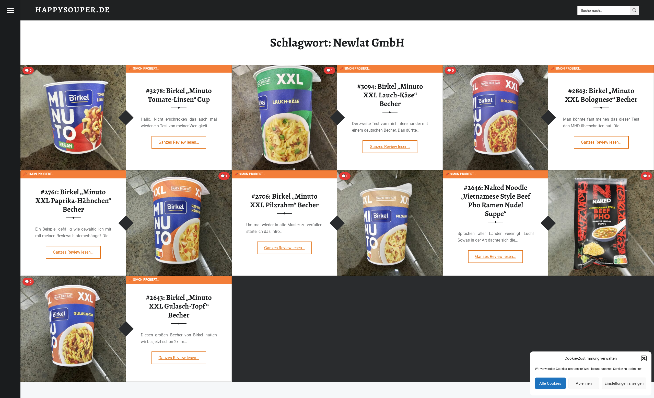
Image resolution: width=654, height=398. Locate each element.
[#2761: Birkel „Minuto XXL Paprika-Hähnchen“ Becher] (178, 173)
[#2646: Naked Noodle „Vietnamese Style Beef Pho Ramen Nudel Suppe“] (601, 173)
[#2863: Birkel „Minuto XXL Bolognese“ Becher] (495, 67)
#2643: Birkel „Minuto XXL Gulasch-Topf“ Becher (179, 306)
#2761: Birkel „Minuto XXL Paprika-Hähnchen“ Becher (73, 200)
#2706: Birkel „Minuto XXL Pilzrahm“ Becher (284, 200)
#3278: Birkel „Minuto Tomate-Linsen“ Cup (179, 95)
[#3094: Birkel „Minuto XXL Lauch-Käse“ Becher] (284, 67)
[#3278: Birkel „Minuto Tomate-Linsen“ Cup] (73, 67)
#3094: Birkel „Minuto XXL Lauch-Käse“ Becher (390, 95)
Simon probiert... (144, 68)
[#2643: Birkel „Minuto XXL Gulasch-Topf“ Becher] (73, 279)
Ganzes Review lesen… (182, 141)
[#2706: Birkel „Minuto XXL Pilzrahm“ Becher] (390, 173)
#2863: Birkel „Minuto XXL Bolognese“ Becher (601, 95)
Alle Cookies (550, 383)
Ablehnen (584, 383)
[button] (643, 358)
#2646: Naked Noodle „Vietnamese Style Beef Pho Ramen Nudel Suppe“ (495, 201)
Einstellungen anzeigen (624, 383)
